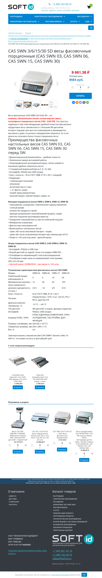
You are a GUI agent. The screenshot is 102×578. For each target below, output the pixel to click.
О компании (14, 502)
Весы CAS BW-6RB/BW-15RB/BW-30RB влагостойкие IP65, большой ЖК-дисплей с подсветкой (17, 435)
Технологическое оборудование (67, 519)
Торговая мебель (60, 507)
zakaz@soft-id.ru (61, 558)
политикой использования (60, 575)
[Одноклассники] (77, 102)
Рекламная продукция (62, 527)
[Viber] (83, 102)
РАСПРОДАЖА (58, 496)
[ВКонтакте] (73, 102)
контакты (75, 10)
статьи (59, 10)
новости (52, 10)
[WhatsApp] (87, 102)
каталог (45, 10)
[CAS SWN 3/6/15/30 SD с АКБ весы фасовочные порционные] (62, 418)
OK (84, 575)
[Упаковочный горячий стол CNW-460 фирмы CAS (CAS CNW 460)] (17, 361)
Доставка (13, 499)
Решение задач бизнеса (63, 513)
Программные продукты (63, 516)
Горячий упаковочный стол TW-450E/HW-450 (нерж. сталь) (40, 378)
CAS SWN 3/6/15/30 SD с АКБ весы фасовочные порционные (62, 434)
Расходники (58, 502)
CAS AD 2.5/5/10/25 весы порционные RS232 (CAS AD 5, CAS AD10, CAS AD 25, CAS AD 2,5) (40, 435)
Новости (12, 496)
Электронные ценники (63, 530)
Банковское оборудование (64, 524)
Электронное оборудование (65, 499)
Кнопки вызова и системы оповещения (70, 522)
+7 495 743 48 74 (62, 554)
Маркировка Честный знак (64, 504)
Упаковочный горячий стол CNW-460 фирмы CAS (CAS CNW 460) (18, 378)
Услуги (56, 510)
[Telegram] (80, 102)
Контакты (13, 504)
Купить (80, 95)
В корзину (18, 387)
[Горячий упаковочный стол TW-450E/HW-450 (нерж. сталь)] (39, 361)
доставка (67, 10)
